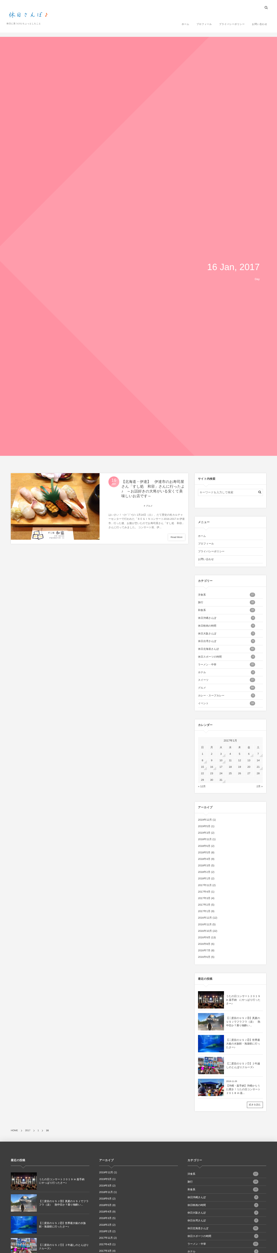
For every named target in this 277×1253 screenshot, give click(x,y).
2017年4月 (204, 891)
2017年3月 (204, 898)
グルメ (149, 506)
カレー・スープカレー (226, 695)
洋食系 (226, 594)
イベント (226, 703)
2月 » (259, 786)
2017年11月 (205, 885)
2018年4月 (204, 858)
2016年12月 (205, 917)
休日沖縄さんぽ (226, 617)
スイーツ (226, 679)
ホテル (226, 672)
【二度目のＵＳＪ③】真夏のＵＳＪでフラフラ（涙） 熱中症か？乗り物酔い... (243, 1022)
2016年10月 (205, 930)
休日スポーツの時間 (226, 656)
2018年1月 (204, 878)
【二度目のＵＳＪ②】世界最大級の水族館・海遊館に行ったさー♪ (243, 1043)
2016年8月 (204, 943)
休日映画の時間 (226, 625)
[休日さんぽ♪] (29, 15)
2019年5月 (204, 826)
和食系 (226, 610)
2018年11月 (205, 839)
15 (202, 766)
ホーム (185, 24)
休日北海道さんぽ (226, 648)
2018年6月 (204, 845)
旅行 (226, 602)
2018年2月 (204, 871)
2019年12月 (205, 819)
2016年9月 (204, 937)
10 (220, 760)
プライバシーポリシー (232, 24)
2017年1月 (204, 911)
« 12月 (202, 786)
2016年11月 (205, 924)
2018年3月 (204, 865)
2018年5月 (204, 852)
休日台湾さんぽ (226, 641)
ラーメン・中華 (226, 664)
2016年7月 (204, 950)
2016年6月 (204, 956)
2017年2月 (204, 904)
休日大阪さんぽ (226, 633)
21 (258, 766)
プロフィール (204, 24)
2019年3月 (204, 832)
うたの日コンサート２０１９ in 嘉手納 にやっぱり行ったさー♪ (243, 1000)
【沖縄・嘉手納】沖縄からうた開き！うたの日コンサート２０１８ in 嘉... (243, 1089)
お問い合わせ (259, 24)
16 (211, 766)
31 (220, 779)
